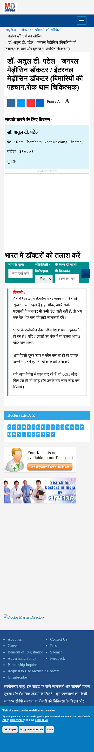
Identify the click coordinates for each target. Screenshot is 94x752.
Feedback (57, 658)
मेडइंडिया (10, 30)
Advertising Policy (22, 658)
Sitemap (56, 652)
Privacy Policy (17, 719)
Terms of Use (41, 719)
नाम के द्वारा (16, 265)
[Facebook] (11, 103)
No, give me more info (31, 729)
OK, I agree (10, 729)
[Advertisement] (41, 204)
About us (15, 639)
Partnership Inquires (23, 665)
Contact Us (58, 639)
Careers (13, 646)
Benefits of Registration (26, 652)
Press (54, 646)
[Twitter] (21, 103)
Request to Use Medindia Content (33, 671)
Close (50, 729)
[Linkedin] (40, 103)
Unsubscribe (17, 677)
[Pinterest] (31, 103)
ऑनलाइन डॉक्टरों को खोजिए (40, 30)
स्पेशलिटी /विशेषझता (42, 268)
